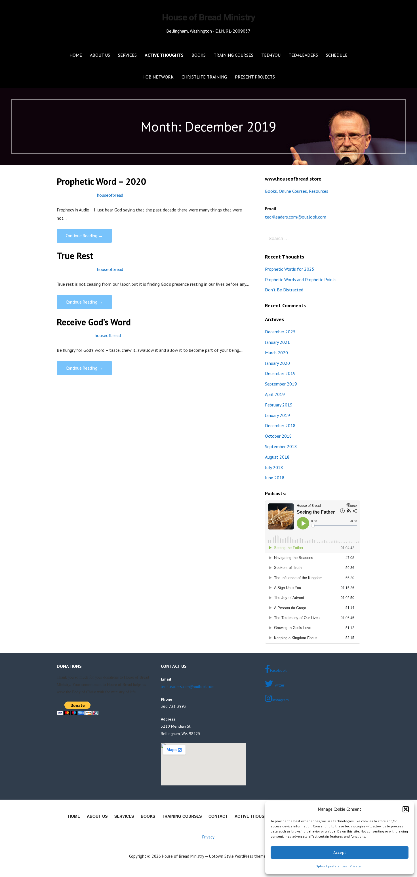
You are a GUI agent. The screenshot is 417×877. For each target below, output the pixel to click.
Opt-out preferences (331, 866)
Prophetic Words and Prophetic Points (300, 279)
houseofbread (110, 195)
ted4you (271, 55)
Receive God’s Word (94, 322)
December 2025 (280, 331)
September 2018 (281, 446)
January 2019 (277, 415)
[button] (405, 809)
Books (198, 55)
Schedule (337, 55)
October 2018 (278, 436)
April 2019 (275, 394)
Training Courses (233, 55)
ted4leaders (303, 55)
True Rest (75, 256)
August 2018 (277, 457)
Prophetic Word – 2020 (101, 181)
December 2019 (280, 373)
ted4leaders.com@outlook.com (295, 217)
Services (127, 55)
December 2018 (280, 425)
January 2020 (277, 363)
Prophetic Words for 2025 (289, 269)
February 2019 (278, 405)
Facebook (278, 670)
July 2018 (274, 467)
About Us (100, 55)
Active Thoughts (164, 55)
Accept (339, 852)
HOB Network (158, 77)
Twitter (279, 685)
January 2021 (277, 342)
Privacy (355, 866)
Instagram (280, 699)
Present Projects (255, 77)
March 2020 (276, 352)
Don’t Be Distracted (284, 290)
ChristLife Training (204, 77)
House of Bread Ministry (208, 17)
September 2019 (281, 384)
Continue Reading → (84, 235)
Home (76, 55)
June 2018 (275, 477)
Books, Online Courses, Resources (296, 191)
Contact (218, 816)
